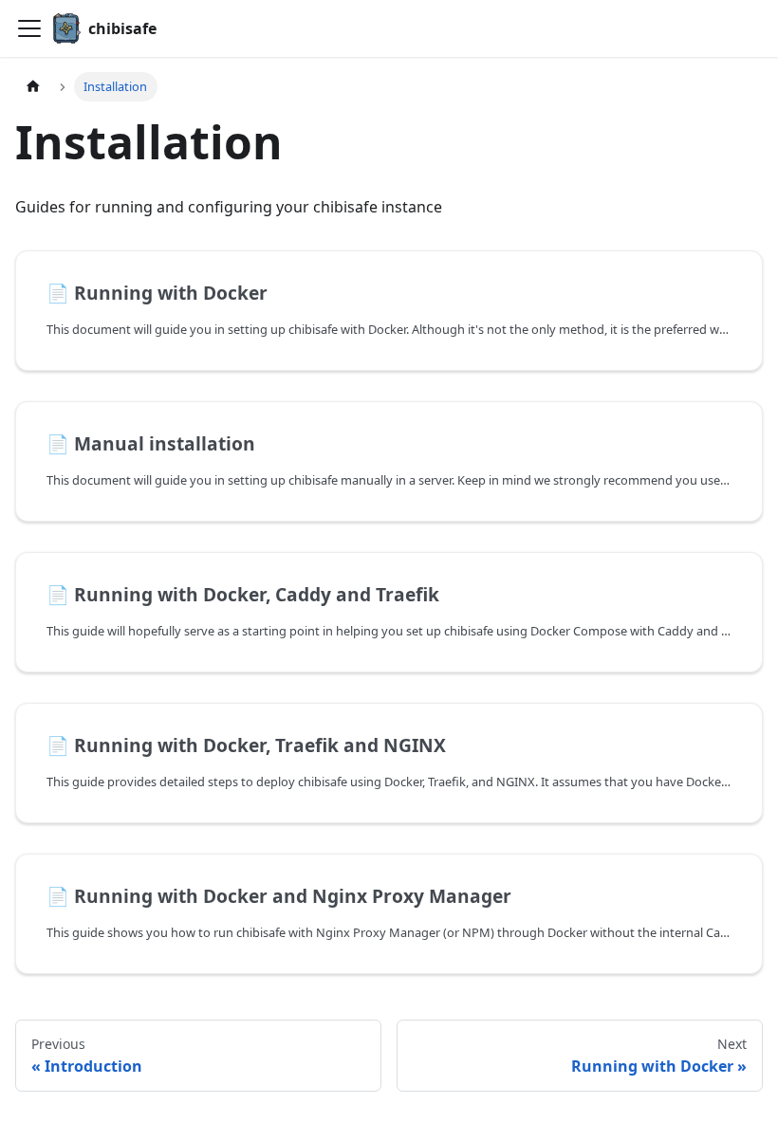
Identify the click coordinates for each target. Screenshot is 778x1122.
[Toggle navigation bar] (29, 28)
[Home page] (33, 86)
